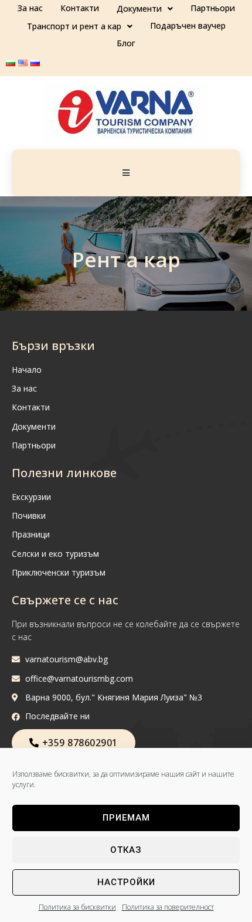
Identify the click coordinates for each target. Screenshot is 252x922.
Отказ (126, 850)
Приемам (126, 817)
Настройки (126, 882)
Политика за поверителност (168, 907)
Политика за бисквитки (77, 907)
